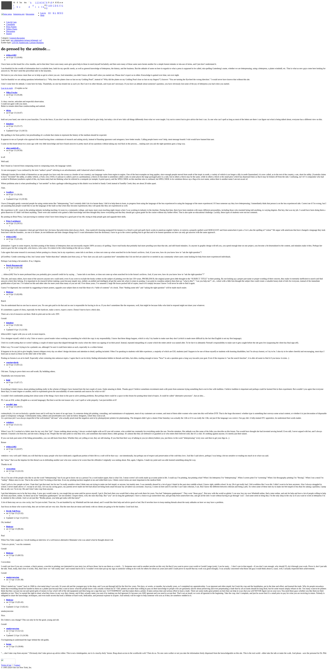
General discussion (17, 38)
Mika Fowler (11, 92)
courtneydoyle (12, 362)
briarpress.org (18, 14)
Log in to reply (7, 88)
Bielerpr (9, 292)
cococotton (10, 469)
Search (9, 34)
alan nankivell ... (13, 148)
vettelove (10, 422)
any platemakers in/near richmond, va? (26, 40)
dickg (8, 110)
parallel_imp (11, 404)
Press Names (11, 27)
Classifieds (10, 24)
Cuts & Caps (11, 22)
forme (8, 644)
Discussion (10, 31)
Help (42, 15)
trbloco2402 (11, 55)
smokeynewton (12, 577)
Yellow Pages (11, 29)
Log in (43, 13)
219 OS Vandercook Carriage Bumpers (28, 42)
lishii (8, 380)
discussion (30, 14)
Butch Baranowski (14, 265)
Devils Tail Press (13, 511)
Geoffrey (10, 192)
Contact (17, 665)
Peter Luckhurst (13, 221)
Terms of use (6, 665)
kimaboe (10, 124)
